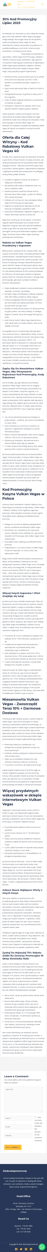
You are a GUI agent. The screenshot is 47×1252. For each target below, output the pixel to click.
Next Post (23, 1066)
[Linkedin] (31, 1249)
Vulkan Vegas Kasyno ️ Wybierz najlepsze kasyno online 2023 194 (21, 28)
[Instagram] (26, 1249)
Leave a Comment (9, 27)
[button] (42, 1247)
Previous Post (24, 1061)
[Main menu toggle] (42, 4)
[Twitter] (21, 1249)
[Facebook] (16, 1249)
